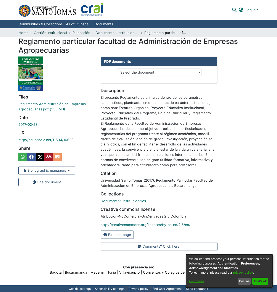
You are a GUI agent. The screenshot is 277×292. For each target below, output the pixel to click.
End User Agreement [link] (167, 288)
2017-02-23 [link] (28, 124)
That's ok (260, 281)
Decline (244, 281)
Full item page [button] (119, 234)
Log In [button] (251, 10)
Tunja (111, 272)
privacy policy (243, 272)
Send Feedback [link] (197, 288)
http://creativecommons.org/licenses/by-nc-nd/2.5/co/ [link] (145, 225)
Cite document (48, 182)
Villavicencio (129, 272)
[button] (60, 10)
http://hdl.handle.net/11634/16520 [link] (46, 140)
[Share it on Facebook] (31, 157)
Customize (196, 281)
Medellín (97, 272)
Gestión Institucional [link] (50, 33)
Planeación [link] (81, 33)
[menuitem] (78, 24)
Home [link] (23, 33)
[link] (123, 201)
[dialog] (229, 271)
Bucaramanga (76, 272)
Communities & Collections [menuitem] (40, 24)
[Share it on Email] (57, 157)
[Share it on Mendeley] (48, 157)
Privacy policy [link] (138, 288)
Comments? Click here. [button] (160, 246)
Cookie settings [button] (80, 288)
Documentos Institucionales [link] (117, 33)
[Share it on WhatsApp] (22, 157)
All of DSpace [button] (77, 24)
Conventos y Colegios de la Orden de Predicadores (185, 272)
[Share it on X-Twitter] (40, 157)
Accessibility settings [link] (109, 288)
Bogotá (56, 272)
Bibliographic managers (46, 170)
